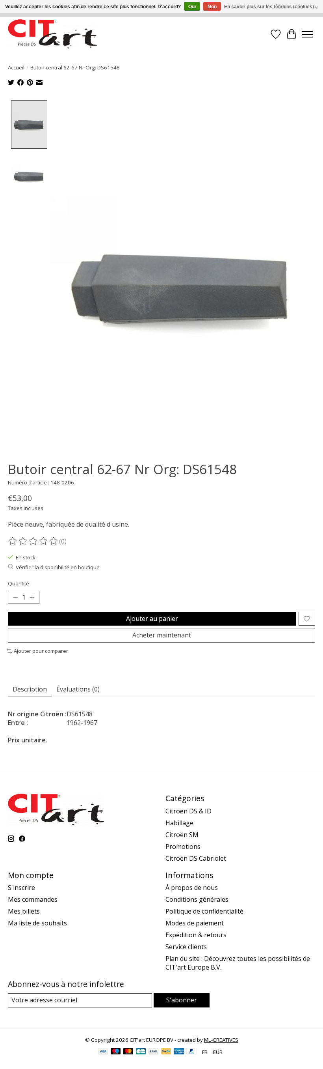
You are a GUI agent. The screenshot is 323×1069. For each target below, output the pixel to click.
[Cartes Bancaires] (141, 1052)
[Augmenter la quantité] (32, 597)
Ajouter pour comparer (41, 650)
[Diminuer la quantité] (15, 597)
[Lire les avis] (33, 541)
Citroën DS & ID (188, 811)
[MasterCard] (128, 1052)
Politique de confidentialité (204, 911)
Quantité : (20, 583)
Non (212, 6)
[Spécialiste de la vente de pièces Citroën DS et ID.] (52, 34)
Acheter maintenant (161, 635)
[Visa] (103, 1052)
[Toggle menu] (307, 34)
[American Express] (179, 1052)
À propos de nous (191, 887)
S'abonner (181, 1000)
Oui (192, 6)
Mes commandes (33, 899)
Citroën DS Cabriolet (195, 858)
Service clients (186, 946)
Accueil (16, 67)
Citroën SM (182, 834)
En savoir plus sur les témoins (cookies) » (271, 6)
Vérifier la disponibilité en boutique (58, 567)
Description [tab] (30, 689)
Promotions (182, 846)
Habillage (179, 823)
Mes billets (24, 911)
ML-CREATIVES (221, 1039)
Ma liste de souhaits (37, 923)
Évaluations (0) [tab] (78, 689)
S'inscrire (21, 887)
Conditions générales (196, 899)
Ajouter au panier (152, 618)
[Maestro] (116, 1052)
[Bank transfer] (154, 1052)
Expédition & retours (195, 935)
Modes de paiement (194, 923)
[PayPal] (166, 1052)
